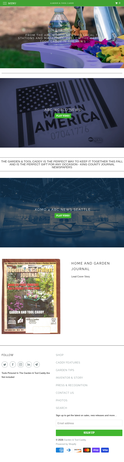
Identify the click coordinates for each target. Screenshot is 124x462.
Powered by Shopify (66, 444)
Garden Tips (65, 370)
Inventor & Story (69, 377)
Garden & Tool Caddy (75, 439)
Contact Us (65, 392)
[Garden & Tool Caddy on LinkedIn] (29, 364)
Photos (61, 400)
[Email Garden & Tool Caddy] (37, 364)
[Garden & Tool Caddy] (62, 3)
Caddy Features (68, 362)
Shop (60, 355)
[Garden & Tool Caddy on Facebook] (13, 364)
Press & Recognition (72, 385)
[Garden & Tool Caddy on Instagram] (21, 364)
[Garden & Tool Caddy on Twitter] (5, 364)
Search (61, 408)
